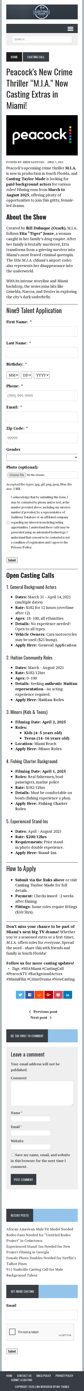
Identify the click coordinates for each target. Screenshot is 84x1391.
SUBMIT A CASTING (21, 1380)
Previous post (45, 1011)
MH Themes (62, 1387)
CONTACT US (24, 1376)
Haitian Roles (51, 699)
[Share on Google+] (48, 995)
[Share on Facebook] (29, 995)
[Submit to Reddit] (39, 995)
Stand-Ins (47, 852)
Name (16, 1112)
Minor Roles (50, 748)
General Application (57, 645)
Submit (12, 560)
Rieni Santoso (33, 162)
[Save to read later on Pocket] (58, 995)
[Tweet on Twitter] (20, 995)
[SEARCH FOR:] (42, 38)
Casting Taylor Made (34, 885)
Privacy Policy (21, 547)
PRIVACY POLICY (64, 1376)
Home (9, 1376)
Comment (19, 1077)
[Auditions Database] (42, 11)
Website (17, 1140)
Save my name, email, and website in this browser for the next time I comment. (40, 1160)
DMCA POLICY (43, 1376)
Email (15, 1126)
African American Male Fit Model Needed (39, 1229)
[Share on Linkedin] (67, 995)
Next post (38, 1017)
